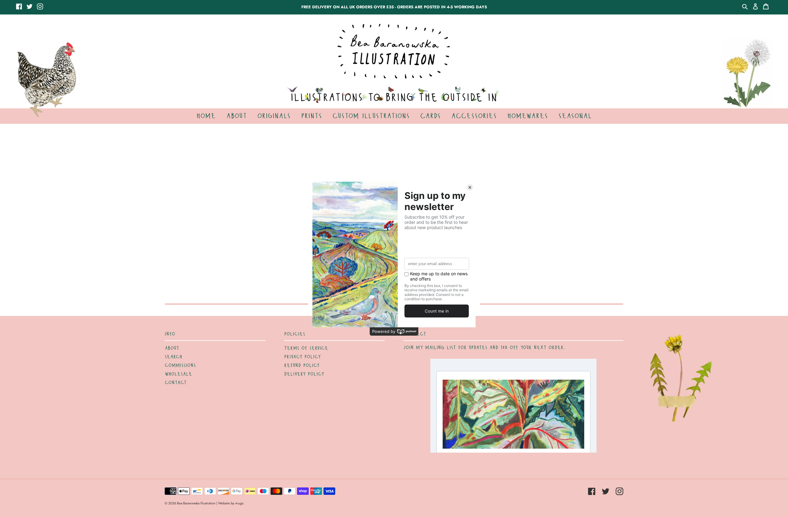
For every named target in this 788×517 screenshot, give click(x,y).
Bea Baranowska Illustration (196, 503)
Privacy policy (302, 356)
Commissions (180, 365)
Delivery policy (304, 374)
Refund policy (302, 365)
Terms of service (306, 348)
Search (173, 356)
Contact (176, 382)
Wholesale (178, 374)
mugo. (239, 503)
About (172, 348)
